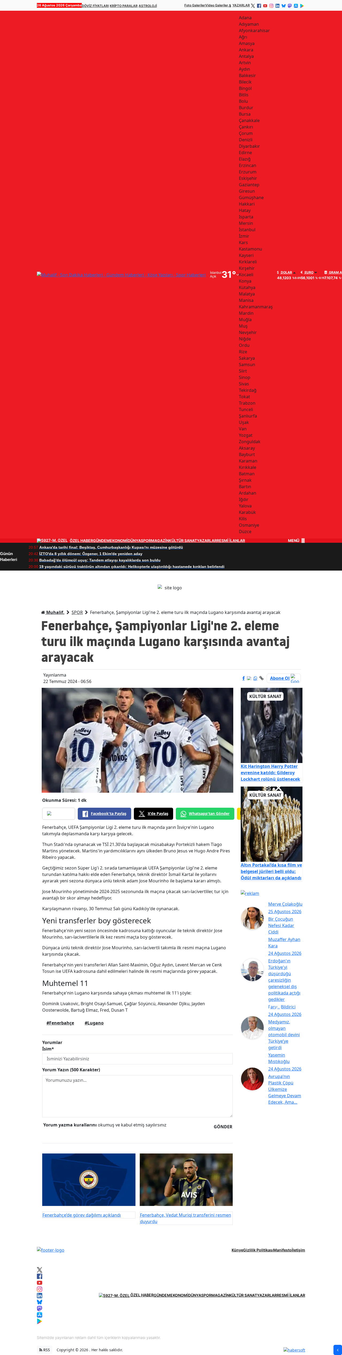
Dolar (286, 272)
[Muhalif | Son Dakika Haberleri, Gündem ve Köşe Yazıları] (50, 1249)
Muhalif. (54, 612)
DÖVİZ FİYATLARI (95, 6)
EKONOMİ (119, 540)
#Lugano (94, 1023)
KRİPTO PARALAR (124, 6)
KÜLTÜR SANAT (183, 540)
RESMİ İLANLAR (231, 540)
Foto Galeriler (194, 5)
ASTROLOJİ (148, 6)
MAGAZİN (160, 540)
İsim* (48, 1049)
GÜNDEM (101, 540)
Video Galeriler (216, 5)
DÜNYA (134, 540)
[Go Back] (337, 1350)
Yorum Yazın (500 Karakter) (71, 1070)
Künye (237, 1250)
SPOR (146, 540)
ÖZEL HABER (81, 540)
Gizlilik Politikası (258, 1250)
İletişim (298, 1250)
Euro (308, 272)
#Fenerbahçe (60, 1023)
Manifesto (282, 1250)
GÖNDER (223, 1127)
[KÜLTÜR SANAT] (271, 725)
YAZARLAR (241, 5)
